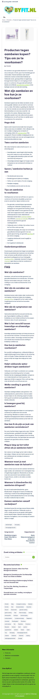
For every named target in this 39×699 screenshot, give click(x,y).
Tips (6, 632)
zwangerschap (22, 133)
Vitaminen (14, 635)
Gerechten (28, 607)
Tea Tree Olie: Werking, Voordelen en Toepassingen (15, 587)
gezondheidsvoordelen (23, 85)
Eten (12, 607)
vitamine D (7, 261)
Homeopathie (8, 615)
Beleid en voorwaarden (12, 655)
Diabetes (30, 604)
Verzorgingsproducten (11, 527)
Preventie (9, 46)
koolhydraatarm (8, 618)
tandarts (16, 629)
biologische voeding (21, 604)
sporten (25, 627)
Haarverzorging (22, 612)
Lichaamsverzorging (19, 618)
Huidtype (16, 615)
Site (32, 694)
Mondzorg (23, 621)
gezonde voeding (23, 609)
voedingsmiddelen (26, 216)
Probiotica (28, 624)
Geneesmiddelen (20, 607)
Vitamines (21, 635)
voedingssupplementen (10, 638)
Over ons (8, 653)
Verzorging (17, 524)
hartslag (30, 612)
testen (28, 629)
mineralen (7, 621)
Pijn (14, 624)
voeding (28, 635)
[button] (33, 557)
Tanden (22, 629)
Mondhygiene (15, 621)
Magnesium (29, 618)
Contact (7, 658)
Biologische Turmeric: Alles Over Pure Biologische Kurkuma (16, 569)
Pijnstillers (20, 624)
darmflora (30, 234)
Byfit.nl (28, 694)
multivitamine (8, 624)
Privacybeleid (20, 696)
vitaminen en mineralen (21, 218)
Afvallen (7, 604)
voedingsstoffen (9, 259)
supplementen (8, 629)
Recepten (7, 627)
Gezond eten (14, 609)
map (35, 694)
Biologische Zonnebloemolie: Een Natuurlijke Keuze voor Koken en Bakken (18, 575)
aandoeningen (9, 524)
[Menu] (4, 17)
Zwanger (20, 638)
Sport (19, 627)
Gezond (6, 609)
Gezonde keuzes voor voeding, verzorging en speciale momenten (18, 593)
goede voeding (8, 612)
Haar (15, 612)
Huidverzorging (24, 615)
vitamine (7, 635)
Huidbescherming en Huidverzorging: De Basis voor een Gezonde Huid (18, 581)
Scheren (14, 627)
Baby (12, 604)
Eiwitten (7, 607)
